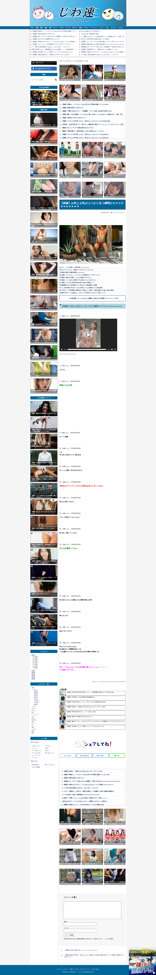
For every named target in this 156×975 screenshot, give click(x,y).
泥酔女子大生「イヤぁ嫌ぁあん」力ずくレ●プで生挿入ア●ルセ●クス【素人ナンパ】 (83, 292)
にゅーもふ (35, 748)
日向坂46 (36, 702)
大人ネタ (120, 27)
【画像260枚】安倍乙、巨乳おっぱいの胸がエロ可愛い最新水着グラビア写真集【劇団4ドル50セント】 (94, 956)
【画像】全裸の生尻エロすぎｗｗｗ (43, 34)
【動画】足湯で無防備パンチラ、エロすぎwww (43, 529)
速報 (41, 27)
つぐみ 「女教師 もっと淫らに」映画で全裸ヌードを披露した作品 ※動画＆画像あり (88, 791)
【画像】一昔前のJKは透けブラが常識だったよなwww (44, 463)
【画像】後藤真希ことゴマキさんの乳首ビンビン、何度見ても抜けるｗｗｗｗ (43, 562)
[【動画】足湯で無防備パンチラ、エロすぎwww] (43, 523)
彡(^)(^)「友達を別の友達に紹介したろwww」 (95, 39)
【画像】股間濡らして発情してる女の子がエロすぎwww (43, 479)
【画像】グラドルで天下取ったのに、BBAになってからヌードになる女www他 (86, 121)
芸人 (107, 27)
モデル (62, 27)
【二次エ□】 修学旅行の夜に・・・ (92, 34)
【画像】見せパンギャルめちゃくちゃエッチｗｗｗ (43, 512)
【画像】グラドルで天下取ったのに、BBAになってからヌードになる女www (85, 134)
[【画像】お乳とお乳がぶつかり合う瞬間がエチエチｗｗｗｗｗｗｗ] (101, 755)
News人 (47, 750)
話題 (37, 27)
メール (66, 928)
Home (32, 27)
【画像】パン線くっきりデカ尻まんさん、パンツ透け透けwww (43, 103)
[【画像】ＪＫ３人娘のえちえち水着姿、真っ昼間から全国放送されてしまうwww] (43, 490)
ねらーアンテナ (36, 755)
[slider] (87, 349)
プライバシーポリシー (63, 969)
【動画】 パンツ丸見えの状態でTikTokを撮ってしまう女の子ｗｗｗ (79, 280)
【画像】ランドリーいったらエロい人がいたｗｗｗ (43, 627)
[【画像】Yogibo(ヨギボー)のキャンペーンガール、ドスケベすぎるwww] (43, 638)
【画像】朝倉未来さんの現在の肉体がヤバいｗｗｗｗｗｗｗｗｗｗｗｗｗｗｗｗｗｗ (108, 44)
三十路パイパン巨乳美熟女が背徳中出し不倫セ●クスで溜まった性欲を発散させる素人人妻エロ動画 (87, 290)
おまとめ (47, 746)
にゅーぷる (35, 757)
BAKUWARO (35, 764)
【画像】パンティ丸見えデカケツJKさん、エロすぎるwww (44, 611)
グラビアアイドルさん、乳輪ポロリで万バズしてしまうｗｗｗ (77, 269)
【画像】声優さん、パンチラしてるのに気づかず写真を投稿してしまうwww (56, 31)
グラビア (85, 27)
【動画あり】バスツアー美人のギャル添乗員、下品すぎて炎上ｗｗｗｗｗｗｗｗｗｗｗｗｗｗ (62, 36)
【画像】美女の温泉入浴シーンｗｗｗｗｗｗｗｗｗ (81, 950)
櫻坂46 (35, 704)
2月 (33, 666)
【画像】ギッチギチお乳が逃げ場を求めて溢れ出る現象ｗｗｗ (77, 282)
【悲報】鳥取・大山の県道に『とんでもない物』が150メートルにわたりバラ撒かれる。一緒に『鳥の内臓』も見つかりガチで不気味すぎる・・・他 (107, 114)
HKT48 (35, 697)
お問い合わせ (95, 969)
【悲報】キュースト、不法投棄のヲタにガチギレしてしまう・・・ (53, 44)
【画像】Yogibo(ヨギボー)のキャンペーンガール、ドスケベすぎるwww (43, 644)
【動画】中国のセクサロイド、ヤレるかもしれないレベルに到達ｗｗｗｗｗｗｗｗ (58, 41)
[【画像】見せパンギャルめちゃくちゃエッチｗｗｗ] (43, 507)
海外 (33, 721)
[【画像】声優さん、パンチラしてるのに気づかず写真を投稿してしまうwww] (43, 425)
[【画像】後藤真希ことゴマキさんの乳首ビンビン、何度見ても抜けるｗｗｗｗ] (43, 556)
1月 (33, 668)
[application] (88, 335)
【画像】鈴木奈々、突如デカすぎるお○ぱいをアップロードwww (82, 771)
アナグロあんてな (36, 750)
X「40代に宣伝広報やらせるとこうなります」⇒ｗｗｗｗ (51, 47)
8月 (33, 656)
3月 (33, 664)
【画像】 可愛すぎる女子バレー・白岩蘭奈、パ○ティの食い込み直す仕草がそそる (87, 111)
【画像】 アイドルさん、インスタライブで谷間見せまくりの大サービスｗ (80, 275)
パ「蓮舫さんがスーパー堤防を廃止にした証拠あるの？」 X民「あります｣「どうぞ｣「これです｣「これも (115, 36)
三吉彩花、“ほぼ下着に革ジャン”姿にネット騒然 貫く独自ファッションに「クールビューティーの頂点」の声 (95, 124)
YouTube (113, 27)
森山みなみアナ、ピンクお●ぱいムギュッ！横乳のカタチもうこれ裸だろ (85, 801)
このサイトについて (85, 969)
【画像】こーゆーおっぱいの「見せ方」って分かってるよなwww (43, 578)
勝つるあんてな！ (50, 753)
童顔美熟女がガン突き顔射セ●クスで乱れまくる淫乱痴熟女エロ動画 (79, 285)
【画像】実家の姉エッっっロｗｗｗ (41, 446)
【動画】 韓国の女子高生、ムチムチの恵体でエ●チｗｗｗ (76, 277)
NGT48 (36, 695)
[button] (88, 335)
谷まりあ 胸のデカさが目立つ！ (91, 31)
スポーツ (102, 27)
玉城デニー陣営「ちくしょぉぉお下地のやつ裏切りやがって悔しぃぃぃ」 (85, 798)
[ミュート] (112, 349)
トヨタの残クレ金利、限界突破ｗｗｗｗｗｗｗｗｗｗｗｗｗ (81, 794)
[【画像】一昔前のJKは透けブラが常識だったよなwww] (43, 458)
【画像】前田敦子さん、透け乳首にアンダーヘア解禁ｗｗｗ (43, 545)
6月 (33, 659)
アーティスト (94, 27)
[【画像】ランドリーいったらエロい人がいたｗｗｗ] (43, 622)
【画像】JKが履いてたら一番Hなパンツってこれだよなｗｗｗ (52, 52)
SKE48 (36, 694)
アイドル (68, 27)
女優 (50, 27)
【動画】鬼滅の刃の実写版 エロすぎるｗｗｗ (44, 413)
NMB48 (36, 692)
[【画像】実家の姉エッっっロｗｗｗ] (43, 441)
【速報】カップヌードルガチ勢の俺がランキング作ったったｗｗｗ (102, 41)
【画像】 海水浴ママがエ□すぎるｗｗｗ (74, 117)
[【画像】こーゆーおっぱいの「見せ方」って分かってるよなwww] (43, 572)
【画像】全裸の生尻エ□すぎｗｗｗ (73, 778)
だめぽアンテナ (36, 746)
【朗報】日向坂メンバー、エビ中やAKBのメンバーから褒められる (83, 804)
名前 (65, 921)
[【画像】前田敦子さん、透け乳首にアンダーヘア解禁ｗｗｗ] (43, 540)
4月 (33, 663)
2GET (46, 748)
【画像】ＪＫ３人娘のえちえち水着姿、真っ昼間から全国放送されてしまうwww (43, 496)
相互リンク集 (74, 969)
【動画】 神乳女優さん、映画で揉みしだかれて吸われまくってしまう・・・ (85, 131)
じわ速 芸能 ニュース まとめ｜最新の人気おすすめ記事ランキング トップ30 (93, 298)
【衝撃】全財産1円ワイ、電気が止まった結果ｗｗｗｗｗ (99, 49)
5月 (33, 661)
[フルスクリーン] (115, 349)
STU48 (35, 699)
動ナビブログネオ (50, 764)
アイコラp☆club (36, 753)
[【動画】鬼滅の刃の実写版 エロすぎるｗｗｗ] (43, 408)
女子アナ (74, 27)
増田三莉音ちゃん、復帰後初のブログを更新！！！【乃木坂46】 (53, 49)
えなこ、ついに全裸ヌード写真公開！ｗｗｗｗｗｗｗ (75, 267)
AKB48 (36, 691)
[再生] (62, 349)
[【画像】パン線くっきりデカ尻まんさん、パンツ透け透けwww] (43, 98)
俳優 (46, 27)
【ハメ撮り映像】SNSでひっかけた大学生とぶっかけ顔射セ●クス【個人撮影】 (82, 287)
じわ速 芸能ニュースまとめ (75, 972)
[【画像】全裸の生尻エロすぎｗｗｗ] (43, 589)
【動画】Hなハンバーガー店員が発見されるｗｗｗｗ (78, 127)
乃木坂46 (36, 700)
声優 (80, 27)
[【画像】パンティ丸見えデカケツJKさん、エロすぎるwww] (43, 605)
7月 (33, 658)
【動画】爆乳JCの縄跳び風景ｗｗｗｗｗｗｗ (72, 272)
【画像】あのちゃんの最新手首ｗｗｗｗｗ (45, 39)
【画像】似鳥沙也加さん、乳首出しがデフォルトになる (50, 54)
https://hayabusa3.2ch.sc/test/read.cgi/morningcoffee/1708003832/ (112, 681)
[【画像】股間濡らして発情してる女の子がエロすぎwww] (43, 474)
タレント (55, 27)
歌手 (33, 712)
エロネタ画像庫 (36, 767)
